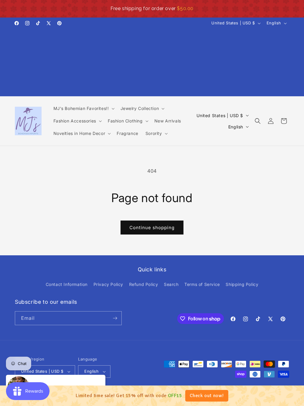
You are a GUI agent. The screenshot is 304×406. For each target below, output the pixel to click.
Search (171, 284)
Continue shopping (152, 227)
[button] (83, 108)
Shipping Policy (242, 284)
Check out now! (207, 396)
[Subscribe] (114, 318)
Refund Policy (143, 284)
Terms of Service (202, 284)
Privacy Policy (108, 284)
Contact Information (67, 284)
